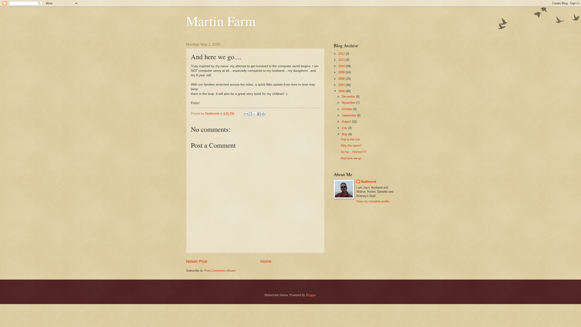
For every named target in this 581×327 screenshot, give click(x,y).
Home (266, 261)
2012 (342, 53)
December (349, 96)
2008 (342, 78)
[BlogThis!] (250, 114)
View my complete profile (372, 201)
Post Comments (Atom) (220, 270)
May (345, 134)
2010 (342, 66)
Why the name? (351, 145)
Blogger (311, 295)
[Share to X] (254, 114)
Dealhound (368, 181)
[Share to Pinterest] (263, 114)
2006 (342, 91)
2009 (342, 72)
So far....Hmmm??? (354, 152)
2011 (342, 59)
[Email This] (246, 114)
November (349, 102)
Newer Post (196, 261)
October (347, 109)
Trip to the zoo (350, 139)
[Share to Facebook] (259, 114)
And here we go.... (353, 158)
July (345, 128)
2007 (342, 85)
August (347, 121)
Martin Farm (221, 21)
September (349, 115)
